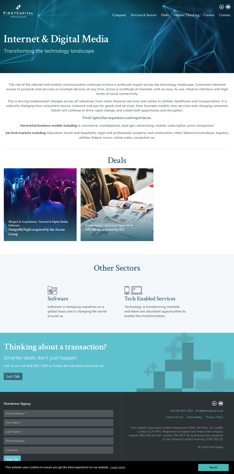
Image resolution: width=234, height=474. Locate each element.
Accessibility (194, 417)
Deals (165, 15)
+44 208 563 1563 (181, 410)
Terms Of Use (174, 417)
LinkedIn (221, 7)
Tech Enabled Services (150, 298)
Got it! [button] (213, 467)
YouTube (228, 7)
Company (119, 15)
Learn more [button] (117, 467)
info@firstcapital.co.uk (209, 410)
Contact (224, 15)
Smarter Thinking (186, 15)
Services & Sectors (143, 15)
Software (58, 298)
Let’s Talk (13, 376)
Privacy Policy (214, 417)
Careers (209, 15)
